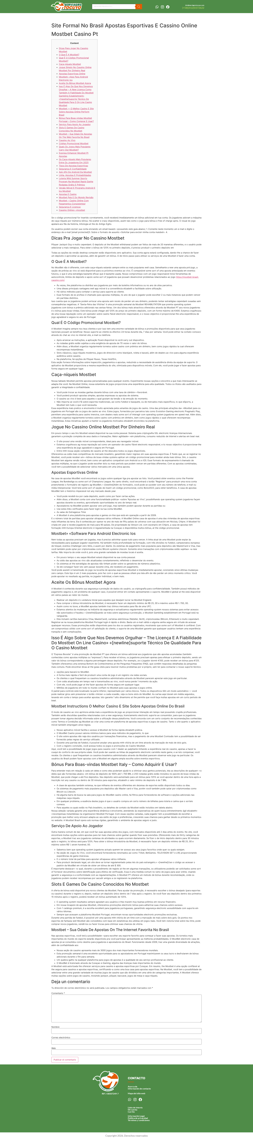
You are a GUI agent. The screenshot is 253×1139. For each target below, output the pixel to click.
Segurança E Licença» (70, 207)
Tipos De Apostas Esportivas (73, 165)
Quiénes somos (167, 17)
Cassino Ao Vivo (67, 140)
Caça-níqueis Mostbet (70, 64)
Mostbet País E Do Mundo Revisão (76, 197)
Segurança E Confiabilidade (73, 169)
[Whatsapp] (157, 7)
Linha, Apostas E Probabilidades (75, 175)
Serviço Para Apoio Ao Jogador (75, 124)
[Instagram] (162, 7)
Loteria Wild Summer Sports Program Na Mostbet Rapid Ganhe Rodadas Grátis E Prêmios (76, 181)
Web (53, 1048)
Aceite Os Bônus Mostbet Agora (75, 83)
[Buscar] (138, 6)
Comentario (58, 993)
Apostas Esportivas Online (72, 73)
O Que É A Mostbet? (69, 54)
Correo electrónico (60, 1037)
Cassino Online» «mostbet (72, 210)
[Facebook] (167, 7)
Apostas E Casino (68, 194)
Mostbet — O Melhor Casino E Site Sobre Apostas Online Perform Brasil (76, 111)
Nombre (55, 1027)
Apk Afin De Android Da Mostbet (75, 172)
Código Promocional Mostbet (73, 143)
